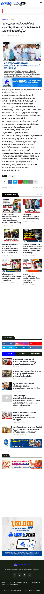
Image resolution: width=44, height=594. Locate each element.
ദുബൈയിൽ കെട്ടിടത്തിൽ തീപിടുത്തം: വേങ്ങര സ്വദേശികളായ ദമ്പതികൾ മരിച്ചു (26, 385)
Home (4, 19)
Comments (35, 354)
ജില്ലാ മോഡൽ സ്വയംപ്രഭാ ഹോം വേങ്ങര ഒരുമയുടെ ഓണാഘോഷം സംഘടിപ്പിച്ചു (11, 277)
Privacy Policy (16, 590)
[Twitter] (15, 182)
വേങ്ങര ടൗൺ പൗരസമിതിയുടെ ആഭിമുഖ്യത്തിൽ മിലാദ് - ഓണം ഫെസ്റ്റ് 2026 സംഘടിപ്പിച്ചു (32, 278)
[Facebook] (10, 182)
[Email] (30, 182)
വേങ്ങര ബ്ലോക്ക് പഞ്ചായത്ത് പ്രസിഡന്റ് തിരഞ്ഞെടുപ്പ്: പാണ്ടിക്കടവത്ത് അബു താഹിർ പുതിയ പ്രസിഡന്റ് (11, 218)
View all (39, 195)
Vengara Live (21, 582)
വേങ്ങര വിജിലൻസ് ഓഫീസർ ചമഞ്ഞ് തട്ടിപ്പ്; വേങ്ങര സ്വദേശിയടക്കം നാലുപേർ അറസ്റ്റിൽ (24, 416)
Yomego (15, 584)
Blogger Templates (22, 587)
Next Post (37, 187)
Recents (22, 354)
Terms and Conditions (32, 590)
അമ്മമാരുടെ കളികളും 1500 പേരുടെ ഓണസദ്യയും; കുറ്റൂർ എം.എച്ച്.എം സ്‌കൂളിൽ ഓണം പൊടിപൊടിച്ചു (10, 248)
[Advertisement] (22, 311)
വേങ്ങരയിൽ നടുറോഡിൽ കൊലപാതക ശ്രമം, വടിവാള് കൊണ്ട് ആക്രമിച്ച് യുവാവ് (24, 361)
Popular (9, 354)
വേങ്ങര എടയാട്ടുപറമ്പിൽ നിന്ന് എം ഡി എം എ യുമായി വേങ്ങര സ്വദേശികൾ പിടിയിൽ (27, 373)
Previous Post (8, 187)
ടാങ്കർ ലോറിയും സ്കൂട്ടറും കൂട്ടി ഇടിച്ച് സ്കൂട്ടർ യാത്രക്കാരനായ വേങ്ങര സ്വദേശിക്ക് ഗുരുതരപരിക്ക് (27, 429)
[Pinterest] (20, 182)
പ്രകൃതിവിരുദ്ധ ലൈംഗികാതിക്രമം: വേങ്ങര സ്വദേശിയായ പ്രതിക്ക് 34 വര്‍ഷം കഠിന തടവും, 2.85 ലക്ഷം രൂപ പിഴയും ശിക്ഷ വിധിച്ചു (26, 400)
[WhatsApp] (25, 182)
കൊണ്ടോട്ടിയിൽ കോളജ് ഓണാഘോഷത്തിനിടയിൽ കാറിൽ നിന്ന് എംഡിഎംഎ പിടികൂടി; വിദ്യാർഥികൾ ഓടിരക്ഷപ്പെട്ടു (32, 248)
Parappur (11, 19)
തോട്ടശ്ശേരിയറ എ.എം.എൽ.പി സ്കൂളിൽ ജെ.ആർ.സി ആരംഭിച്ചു (31, 216)
